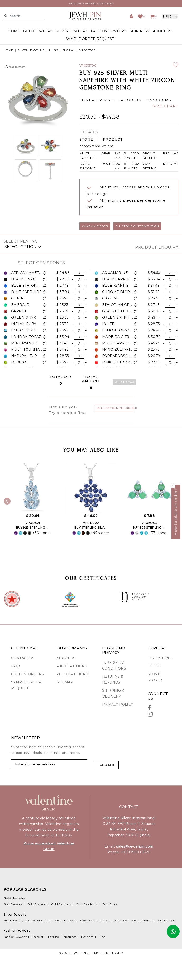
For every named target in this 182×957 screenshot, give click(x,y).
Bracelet (37, 937)
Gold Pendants (86, 904)
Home (14, 31)
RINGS (53, 50)
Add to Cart (125, 382)
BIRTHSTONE (160, 658)
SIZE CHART (165, 106)
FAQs (16, 666)
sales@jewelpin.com (134, 846)
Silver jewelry (71, 31)
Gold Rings (110, 904)
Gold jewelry (38, 31)
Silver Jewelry (13, 920)
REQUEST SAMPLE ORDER (115, 408)
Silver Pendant (142, 920)
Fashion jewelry (109, 31)
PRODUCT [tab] (113, 139)
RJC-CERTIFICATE (73, 666)
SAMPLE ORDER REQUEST (90, 39)
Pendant (87, 937)
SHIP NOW (139, 31)
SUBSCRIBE (106, 765)
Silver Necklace (116, 920)
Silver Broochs (65, 920)
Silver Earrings (90, 920)
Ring (101, 937)
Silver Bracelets (39, 920)
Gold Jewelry (13, 904)
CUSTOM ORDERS (27, 674)
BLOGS (154, 666)
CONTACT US (22, 658)
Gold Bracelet (36, 904)
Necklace (70, 937)
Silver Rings (166, 920)
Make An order (95, 226)
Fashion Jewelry (15, 937)
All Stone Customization (137, 226)
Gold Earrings (61, 904)
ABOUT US (162, 31)
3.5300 (153, 100)
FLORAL (68, 50)
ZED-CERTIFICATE (73, 674)
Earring (53, 937)
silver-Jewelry (31, 50)
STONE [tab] (86, 139)
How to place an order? (175, 511)
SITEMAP (65, 682)
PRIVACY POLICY (117, 704)
